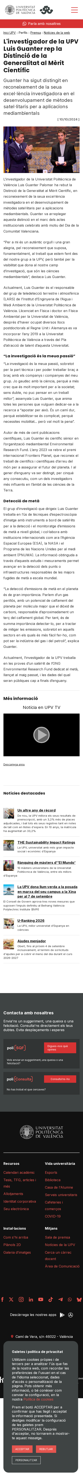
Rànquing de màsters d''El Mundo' (46, 862)
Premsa (35, 32)
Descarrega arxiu (14, 764)
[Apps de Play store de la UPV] (62, 1315)
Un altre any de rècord (36, 810)
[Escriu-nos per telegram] (60, 1299)
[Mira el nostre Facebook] (2, 1299)
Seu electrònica (16, 1209)
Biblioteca (52, 1180)
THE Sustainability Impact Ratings (46, 842)
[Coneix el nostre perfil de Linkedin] (31, 1299)
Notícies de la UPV (60, 1245)
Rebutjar (46, 1449)
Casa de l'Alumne (59, 1187)
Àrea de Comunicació (62, 1266)
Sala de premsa (57, 1237)
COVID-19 (53, 1216)
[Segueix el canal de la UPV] (70, 1299)
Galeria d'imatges (17, 1252)
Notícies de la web (57, 32)
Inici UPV (9, 32)
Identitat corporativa (19, 1201)
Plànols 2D (12, 1245)
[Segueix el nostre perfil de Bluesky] (79, 1299)
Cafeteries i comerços (54, 1205)
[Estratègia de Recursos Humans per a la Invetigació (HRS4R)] (2, 1380)
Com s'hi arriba (15, 1237)
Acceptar (22, 1449)
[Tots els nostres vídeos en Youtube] (40, 1299)
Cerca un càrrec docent (58, 1255)
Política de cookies (38, 1399)
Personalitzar (26, 1460)
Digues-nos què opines (57, 1048)
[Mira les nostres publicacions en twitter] (11, 1299)
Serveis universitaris (61, 1195)
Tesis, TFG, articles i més (19, 1183)
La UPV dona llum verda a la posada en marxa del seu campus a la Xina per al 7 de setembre (47, 891)
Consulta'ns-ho (60, 1079)
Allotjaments (13, 1194)
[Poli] (46, 10)
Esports (51, 1172)
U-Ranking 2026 (30, 920)
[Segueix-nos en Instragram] (21, 1299)
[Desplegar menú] (74, 10)
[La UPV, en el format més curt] (50, 1299)
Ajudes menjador (31, 941)
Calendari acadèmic (19, 1172)
